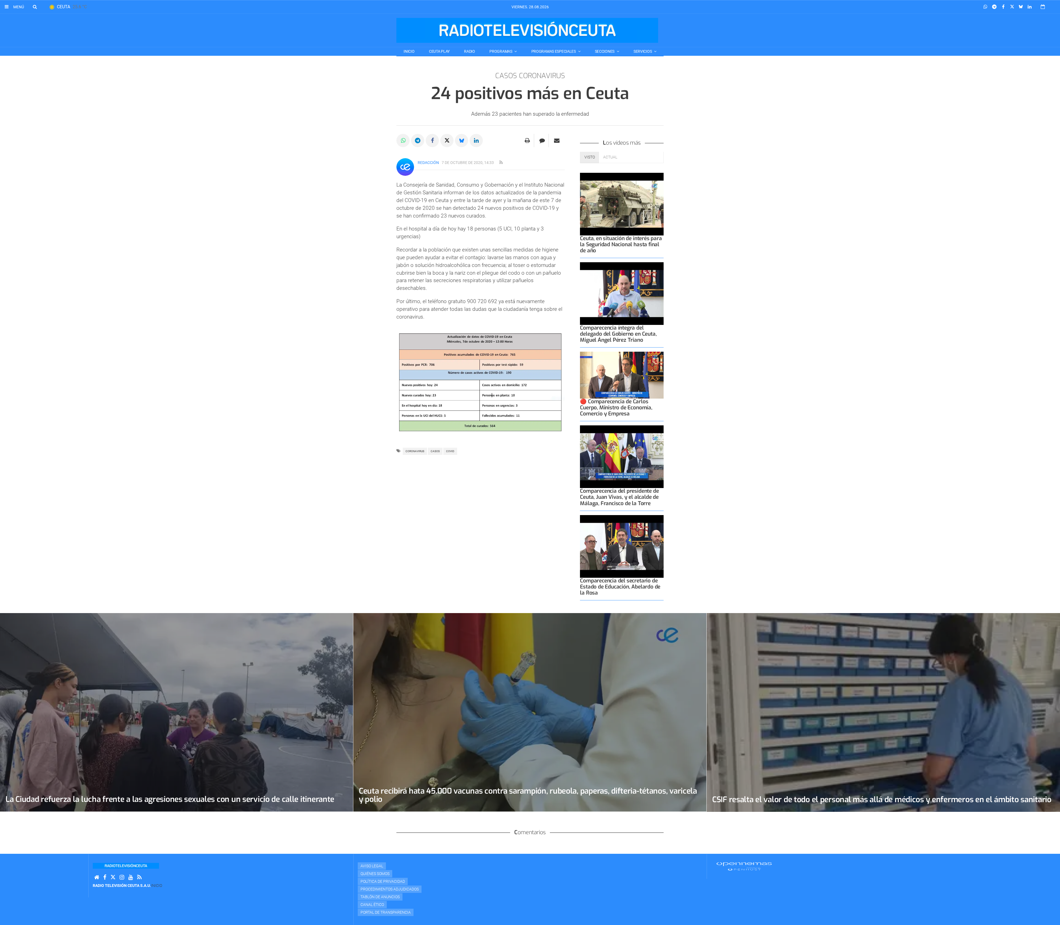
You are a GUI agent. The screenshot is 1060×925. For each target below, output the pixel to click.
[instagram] (122, 877)
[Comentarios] (542, 140)
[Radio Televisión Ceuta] (527, 30)
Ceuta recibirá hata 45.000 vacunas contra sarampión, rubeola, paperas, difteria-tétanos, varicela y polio (528, 795)
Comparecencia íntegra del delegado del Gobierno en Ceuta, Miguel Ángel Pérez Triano (618, 333)
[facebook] (104, 877)
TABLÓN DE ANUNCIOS (380, 897)
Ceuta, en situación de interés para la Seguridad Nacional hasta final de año (621, 244)
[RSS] (139, 877)
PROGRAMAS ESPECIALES (554, 51)
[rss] (501, 162)
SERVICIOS (643, 51)
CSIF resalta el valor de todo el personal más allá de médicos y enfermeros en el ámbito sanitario (881, 799)
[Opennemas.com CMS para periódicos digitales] (744, 866)
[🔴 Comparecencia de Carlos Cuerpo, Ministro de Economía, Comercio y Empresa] (622, 375)
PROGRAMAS (501, 51)
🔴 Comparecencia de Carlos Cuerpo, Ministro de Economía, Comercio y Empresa (616, 407)
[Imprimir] (527, 140)
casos (435, 451)
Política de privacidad (383, 881)
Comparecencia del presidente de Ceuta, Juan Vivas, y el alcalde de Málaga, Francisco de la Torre (619, 497)
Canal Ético (372, 904)
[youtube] (130, 877)
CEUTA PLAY (439, 51)
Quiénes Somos (375, 873)
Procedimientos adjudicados (390, 889)
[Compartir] (985, 7)
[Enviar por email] (556, 140)
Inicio (409, 51)
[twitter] (112, 877)
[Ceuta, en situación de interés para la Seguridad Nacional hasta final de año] (622, 204)
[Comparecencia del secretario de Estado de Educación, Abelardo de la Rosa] (622, 546)
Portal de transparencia (386, 912)
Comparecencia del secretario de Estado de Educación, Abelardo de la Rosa (620, 586)
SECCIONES (605, 51)
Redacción (428, 162)
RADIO (469, 51)
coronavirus (415, 451)
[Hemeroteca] (1043, 6)
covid (450, 451)
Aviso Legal (372, 866)
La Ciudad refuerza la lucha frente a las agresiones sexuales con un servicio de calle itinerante (170, 799)
